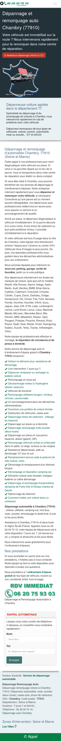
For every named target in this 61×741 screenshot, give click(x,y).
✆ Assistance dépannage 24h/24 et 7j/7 (24, 55)
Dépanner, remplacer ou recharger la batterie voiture (27, 374)
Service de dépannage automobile (26, 677)
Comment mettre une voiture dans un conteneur (27, 499)
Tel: (8, 646)
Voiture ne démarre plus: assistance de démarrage (28, 363)
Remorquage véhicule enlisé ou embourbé (31, 442)
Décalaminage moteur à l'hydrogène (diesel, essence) (26, 385)
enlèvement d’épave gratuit (28, 573)
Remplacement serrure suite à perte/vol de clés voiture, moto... (30, 459)
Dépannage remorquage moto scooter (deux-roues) (27, 429)
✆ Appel (30, 736)
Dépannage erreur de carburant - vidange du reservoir (29, 418)
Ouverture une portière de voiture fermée (30, 409)
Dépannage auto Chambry (17, 713)
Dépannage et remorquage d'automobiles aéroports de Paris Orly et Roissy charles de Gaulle (29, 486)
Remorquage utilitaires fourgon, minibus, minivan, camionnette (29, 396)
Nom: (9, 634)
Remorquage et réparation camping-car (29, 472)
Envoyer (14, 660)
